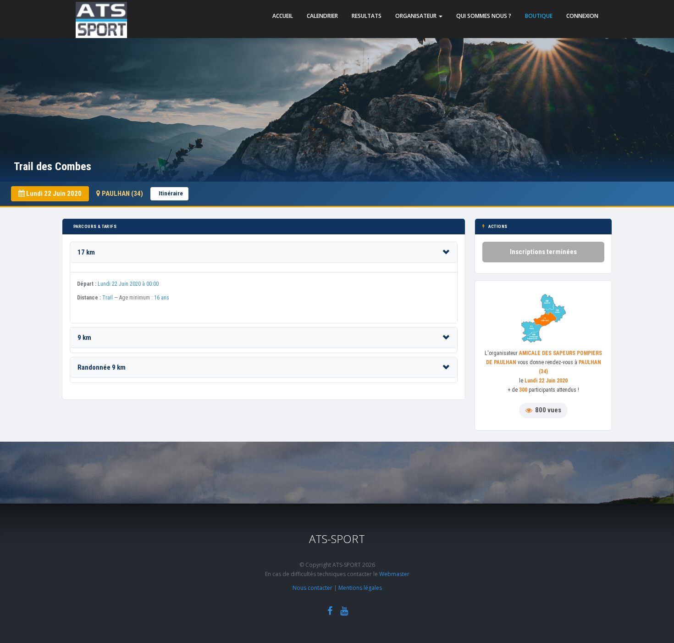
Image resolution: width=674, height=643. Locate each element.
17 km (86, 252)
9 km (84, 337)
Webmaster (394, 574)
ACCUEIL (282, 16)
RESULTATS (366, 16)
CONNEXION (582, 16)
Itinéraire (171, 193)
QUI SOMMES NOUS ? (483, 16)
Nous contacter (312, 588)
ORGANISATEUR (416, 16)
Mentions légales (360, 588)
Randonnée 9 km (101, 367)
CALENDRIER (322, 16)
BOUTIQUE (538, 16)
